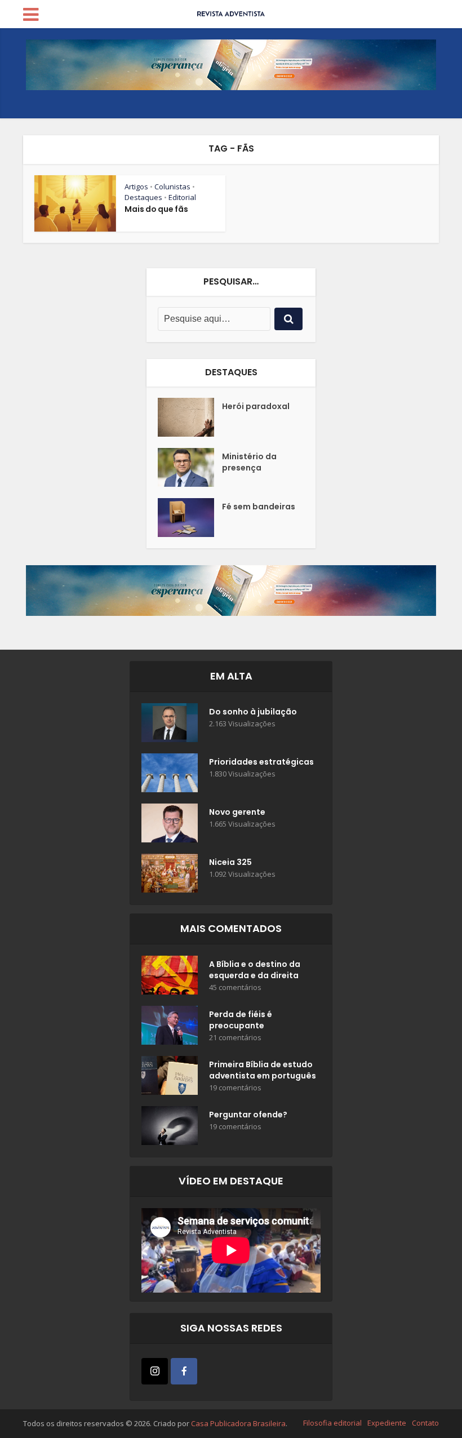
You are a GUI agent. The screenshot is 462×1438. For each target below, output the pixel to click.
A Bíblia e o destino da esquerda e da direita (254, 969)
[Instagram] (154, 1371)
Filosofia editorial (332, 1423)
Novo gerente (237, 812)
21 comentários (235, 1037)
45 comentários (235, 987)
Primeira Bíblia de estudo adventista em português (262, 1070)
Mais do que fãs (156, 209)
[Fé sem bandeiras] (190, 517)
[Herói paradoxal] (190, 417)
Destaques (143, 197)
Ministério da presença (249, 462)
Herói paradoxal (256, 406)
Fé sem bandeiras (258, 506)
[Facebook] (184, 1371)
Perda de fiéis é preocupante (240, 1020)
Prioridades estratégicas (261, 761)
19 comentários (235, 1088)
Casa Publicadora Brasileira (238, 1423)
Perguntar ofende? (248, 1114)
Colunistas (172, 186)
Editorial (182, 197)
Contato (425, 1423)
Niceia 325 (230, 862)
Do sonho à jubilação (253, 711)
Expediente (386, 1423)
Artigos (136, 186)
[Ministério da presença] (190, 467)
